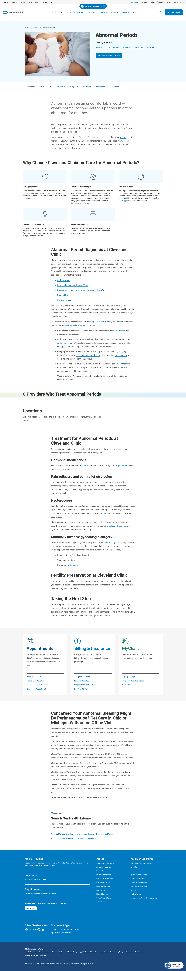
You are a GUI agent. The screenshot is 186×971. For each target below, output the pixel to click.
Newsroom (78, 929)
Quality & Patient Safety (139, 875)
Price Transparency (103, 886)
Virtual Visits (100, 902)
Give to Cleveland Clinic (104, 879)
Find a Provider (57, 12)
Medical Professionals (157, 2)
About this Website (44, 952)
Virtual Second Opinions (104, 898)
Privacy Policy (119, 952)
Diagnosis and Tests (104, 834)
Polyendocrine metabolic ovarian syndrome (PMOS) (80, 290)
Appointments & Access (105, 863)
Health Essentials (67, 929)
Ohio (51, 2)
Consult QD (55, 929)
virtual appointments (126, 201)
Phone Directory (102, 894)
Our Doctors (60, 87)
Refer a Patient (101, 890)
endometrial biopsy (65, 343)
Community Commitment (140, 886)
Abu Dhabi (15, 2)
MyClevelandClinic (57, 933)
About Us (134, 867)
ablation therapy (116, 526)
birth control (82, 465)
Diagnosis (74, 87)
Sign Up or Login (128, 677)
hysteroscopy (121, 355)
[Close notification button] (104, 6)
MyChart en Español (130, 685)
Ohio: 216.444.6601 (103, 48)
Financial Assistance (82, 681)
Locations (115, 87)
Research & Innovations (139, 882)
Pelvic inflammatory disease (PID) (72, 285)
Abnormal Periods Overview (62, 834)
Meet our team (85, 203)
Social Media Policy (71, 952)
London (37, 2)
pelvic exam (98, 321)
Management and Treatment (62, 839)
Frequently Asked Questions (85, 685)
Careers (168, 2)
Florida (30, 2)
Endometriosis (63, 280)
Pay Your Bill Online (81, 689)
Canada (22, 2)
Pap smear (122, 364)
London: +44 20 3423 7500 (143, 48)
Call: (30, 964)
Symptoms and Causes (84, 834)
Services (35, 28)
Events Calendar (102, 871)
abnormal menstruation (77, 325)
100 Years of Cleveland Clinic (141, 863)
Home (27, 28)
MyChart (144, 2)
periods (123, 137)
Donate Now (177, 2)
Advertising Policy (57, 952)
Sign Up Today (30, 908)
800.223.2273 (135, 2)
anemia (122, 330)
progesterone (121, 465)
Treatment (87, 87)
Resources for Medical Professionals (144, 898)
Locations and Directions (75, 12)
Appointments (174, 12)
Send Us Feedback (31, 952)
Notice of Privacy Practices (133, 952)
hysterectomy (73, 565)
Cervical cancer (64, 300)
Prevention (80, 839)
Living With (91, 839)
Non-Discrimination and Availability (35, 955)
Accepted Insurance (82, 677)
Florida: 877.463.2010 (121, 48)
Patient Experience (137, 879)
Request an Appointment (109, 55)
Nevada (44, 2)
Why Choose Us (45, 87)
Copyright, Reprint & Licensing (88, 952)
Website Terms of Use (106, 952)
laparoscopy (109, 542)
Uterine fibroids (64, 295)
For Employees (136, 894)
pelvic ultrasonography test (88, 355)
